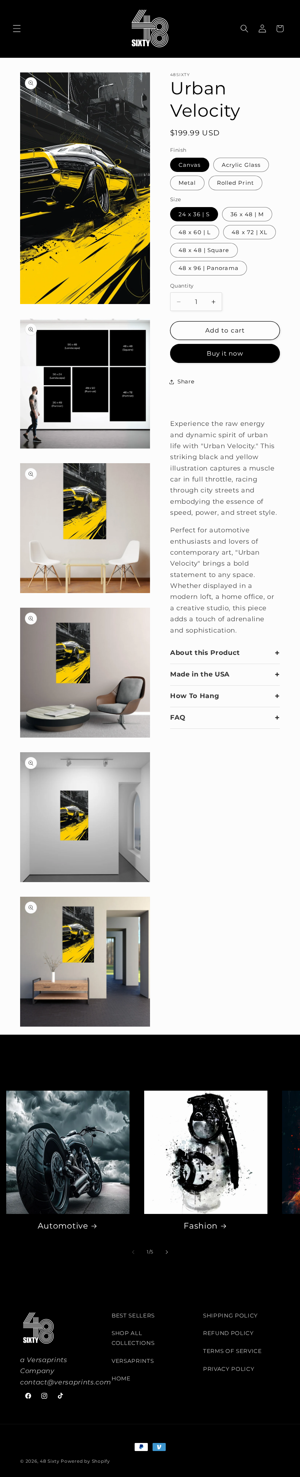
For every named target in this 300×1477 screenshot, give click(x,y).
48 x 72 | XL (249, 232)
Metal (187, 182)
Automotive (63, 1225)
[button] (17, 28)
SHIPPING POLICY (230, 1315)
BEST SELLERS (133, 1315)
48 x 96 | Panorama (209, 268)
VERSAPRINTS (133, 1360)
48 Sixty (49, 1461)
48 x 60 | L (195, 232)
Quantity (182, 285)
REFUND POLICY (228, 1333)
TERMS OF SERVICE (232, 1350)
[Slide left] (133, 1252)
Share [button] (185, 381)
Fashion (201, 1225)
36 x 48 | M (247, 214)
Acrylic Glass (241, 164)
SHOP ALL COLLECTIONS (133, 1338)
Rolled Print (235, 182)
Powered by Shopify (85, 1461)
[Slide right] (167, 1252)
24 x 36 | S (194, 214)
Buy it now (225, 353)
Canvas (190, 164)
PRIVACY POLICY (228, 1368)
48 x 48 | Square (204, 250)
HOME (121, 1378)
